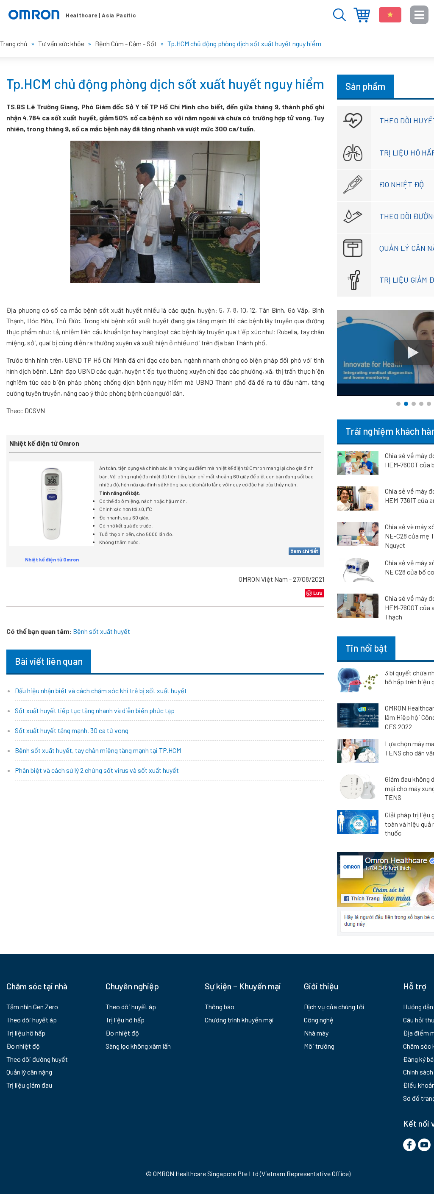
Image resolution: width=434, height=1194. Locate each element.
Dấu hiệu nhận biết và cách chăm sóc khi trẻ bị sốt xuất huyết (101, 690)
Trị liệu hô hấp (25, 1033)
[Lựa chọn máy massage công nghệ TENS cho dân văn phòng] (357, 752)
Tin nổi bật (366, 647)
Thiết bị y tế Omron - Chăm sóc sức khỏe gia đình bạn (72, 15)
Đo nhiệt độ (23, 1046)
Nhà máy (316, 1033)
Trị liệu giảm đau (29, 1085)
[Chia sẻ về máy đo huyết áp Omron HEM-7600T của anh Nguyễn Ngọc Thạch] (357, 607)
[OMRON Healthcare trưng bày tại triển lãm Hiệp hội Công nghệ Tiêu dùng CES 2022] (357, 716)
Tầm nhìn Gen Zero (32, 1006)
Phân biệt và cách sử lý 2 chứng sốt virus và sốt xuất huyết (97, 770)
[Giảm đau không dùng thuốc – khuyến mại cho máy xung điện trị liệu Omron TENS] (357, 788)
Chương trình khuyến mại (239, 1020)
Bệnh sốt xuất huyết (101, 631)
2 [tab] (406, 404)
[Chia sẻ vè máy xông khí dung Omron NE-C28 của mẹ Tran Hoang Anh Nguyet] (357, 535)
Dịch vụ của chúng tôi (334, 1006)
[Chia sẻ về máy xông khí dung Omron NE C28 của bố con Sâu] (357, 571)
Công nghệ (319, 1020)
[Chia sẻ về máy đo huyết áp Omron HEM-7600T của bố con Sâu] (357, 464)
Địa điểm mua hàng (362, 15)
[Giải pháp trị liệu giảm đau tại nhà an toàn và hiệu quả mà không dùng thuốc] (357, 823)
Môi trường (319, 1046)
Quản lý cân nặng (29, 1072)
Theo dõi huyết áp (31, 1020)
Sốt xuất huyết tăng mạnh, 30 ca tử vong (71, 730)
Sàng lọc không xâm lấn (138, 1046)
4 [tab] (421, 404)
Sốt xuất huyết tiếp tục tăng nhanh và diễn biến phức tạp (95, 710)
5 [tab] (429, 404)
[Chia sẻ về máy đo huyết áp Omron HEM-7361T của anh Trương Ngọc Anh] (357, 500)
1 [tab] (398, 404)
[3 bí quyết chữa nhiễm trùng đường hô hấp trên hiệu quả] (357, 681)
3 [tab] (414, 404)
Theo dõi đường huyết (37, 1059)
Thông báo (219, 1006)
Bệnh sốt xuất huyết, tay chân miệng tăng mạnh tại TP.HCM (98, 750)
